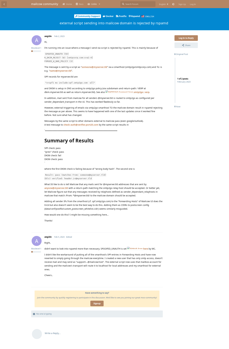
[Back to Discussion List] (4, 4)
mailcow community (44, 4)
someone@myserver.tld (94, 66)
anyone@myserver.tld (56, 188)
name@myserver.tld (60, 70)
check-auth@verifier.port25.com (81, 124)
